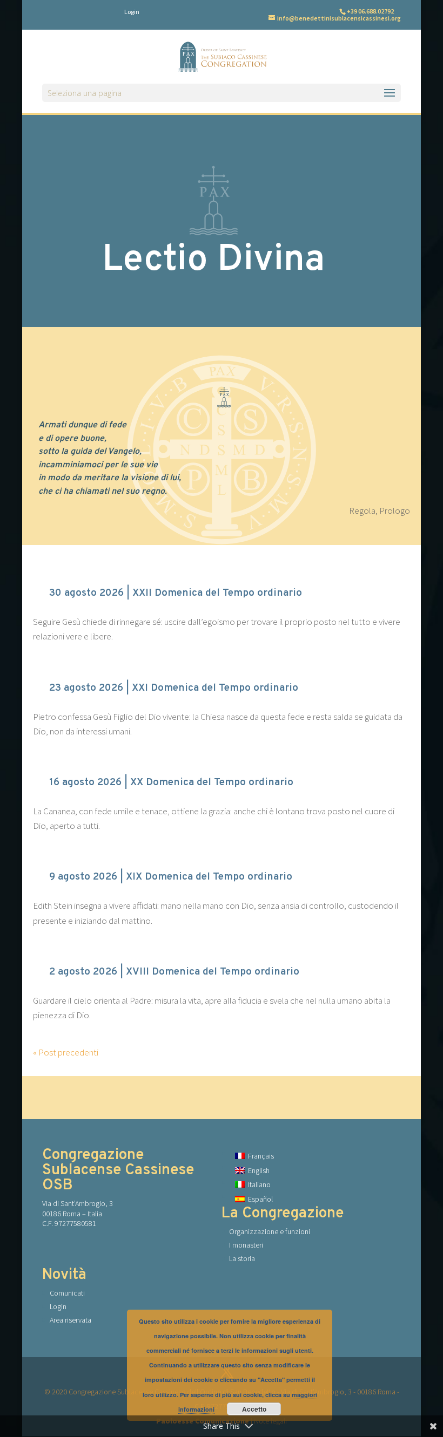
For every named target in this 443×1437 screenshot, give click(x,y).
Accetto (254, 1409)
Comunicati (67, 1293)
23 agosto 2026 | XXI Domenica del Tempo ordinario (173, 688)
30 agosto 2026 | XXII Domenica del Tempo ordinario (175, 593)
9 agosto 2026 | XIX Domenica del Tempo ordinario (170, 876)
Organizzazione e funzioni (269, 1231)
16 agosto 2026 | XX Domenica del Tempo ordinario (171, 782)
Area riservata (70, 1320)
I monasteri (246, 1245)
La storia (242, 1258)
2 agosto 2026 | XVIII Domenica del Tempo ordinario (174, 971)
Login (131, 12)
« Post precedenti (65, 1052)
